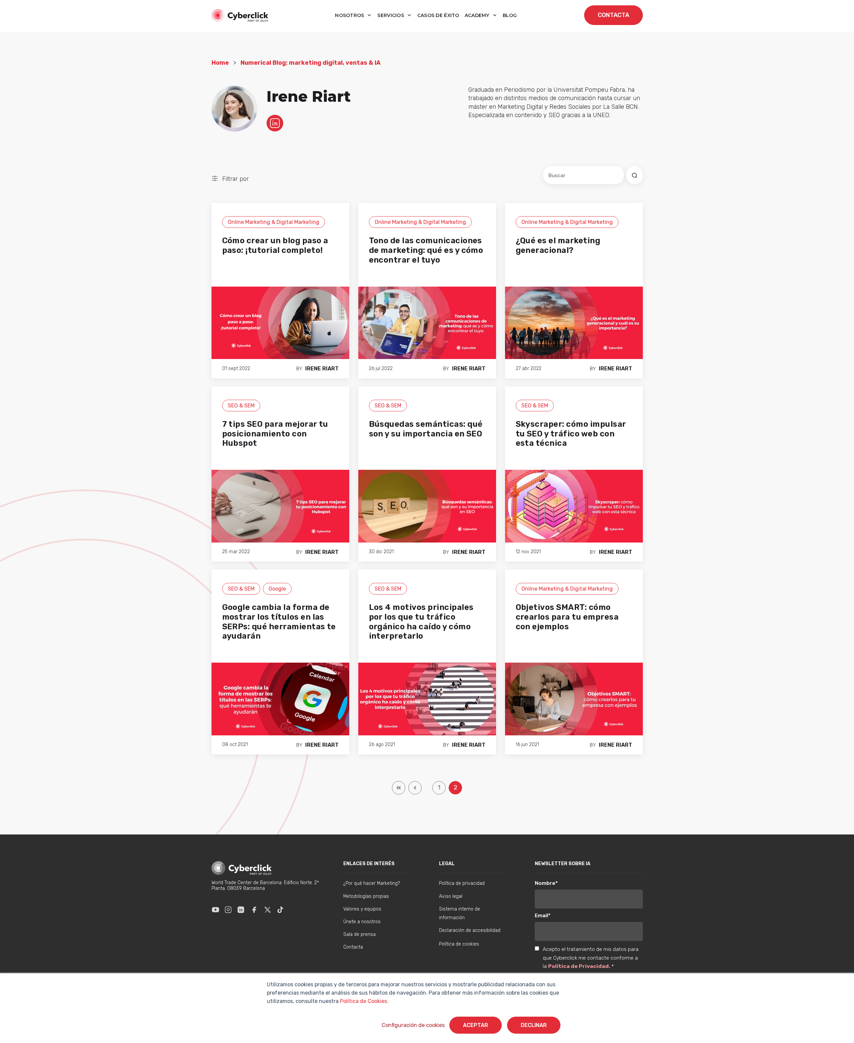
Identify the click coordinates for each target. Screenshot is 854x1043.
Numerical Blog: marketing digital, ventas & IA (311, 62)
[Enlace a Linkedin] (241, 909)
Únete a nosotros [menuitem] (362, 922)
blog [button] (510, 15)
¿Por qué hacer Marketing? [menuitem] (371, 883)
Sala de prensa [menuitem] (359, 934)
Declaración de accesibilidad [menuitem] (469, 930)
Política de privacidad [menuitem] (462, 883)
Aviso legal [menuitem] (450, 896)
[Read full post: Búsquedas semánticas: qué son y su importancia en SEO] (427, 505)
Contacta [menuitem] (353, 947)
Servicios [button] (391, 15)
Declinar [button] (534, 1025)
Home (220, 62)
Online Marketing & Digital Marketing (273, 222)
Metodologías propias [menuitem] (366, 896)
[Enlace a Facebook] (254, 909)
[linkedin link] (275, 122)
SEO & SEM (241, 405)
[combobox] (583, 175)
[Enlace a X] (268, 909)
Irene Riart (322, 368)
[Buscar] (634, 175)
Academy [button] (478, 15)
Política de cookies (459, 944)
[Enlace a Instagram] (228, 909)
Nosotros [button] (350, 15)
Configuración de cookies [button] (413, 1025)
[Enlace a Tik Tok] (280, 909)
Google (277, 589)
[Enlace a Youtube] (215, 909)
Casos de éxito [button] (438, 15)
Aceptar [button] (475, 1025)
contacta (613, 15)
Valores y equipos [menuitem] (362, 909)
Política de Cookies (363, 1001)
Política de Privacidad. (579, 966)
